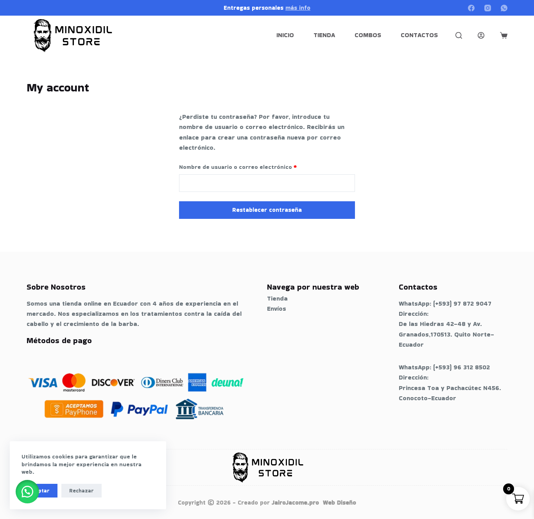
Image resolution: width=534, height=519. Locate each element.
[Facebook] (471, 8)
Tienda (324, 34)
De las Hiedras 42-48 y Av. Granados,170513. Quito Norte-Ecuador (446, 334)
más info (297, 8)
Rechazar (81, 490)
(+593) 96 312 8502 (461, 367)
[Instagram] (487, 8)
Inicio (285, 34)
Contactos (419, 34)
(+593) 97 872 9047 (462, 303)
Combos (368, 34)
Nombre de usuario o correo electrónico (253, 167)
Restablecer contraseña (267, 210)
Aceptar (39, 490)
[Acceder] (481, 35)
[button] (27, 491)
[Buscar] (458, 35)
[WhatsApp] (504, 8)
